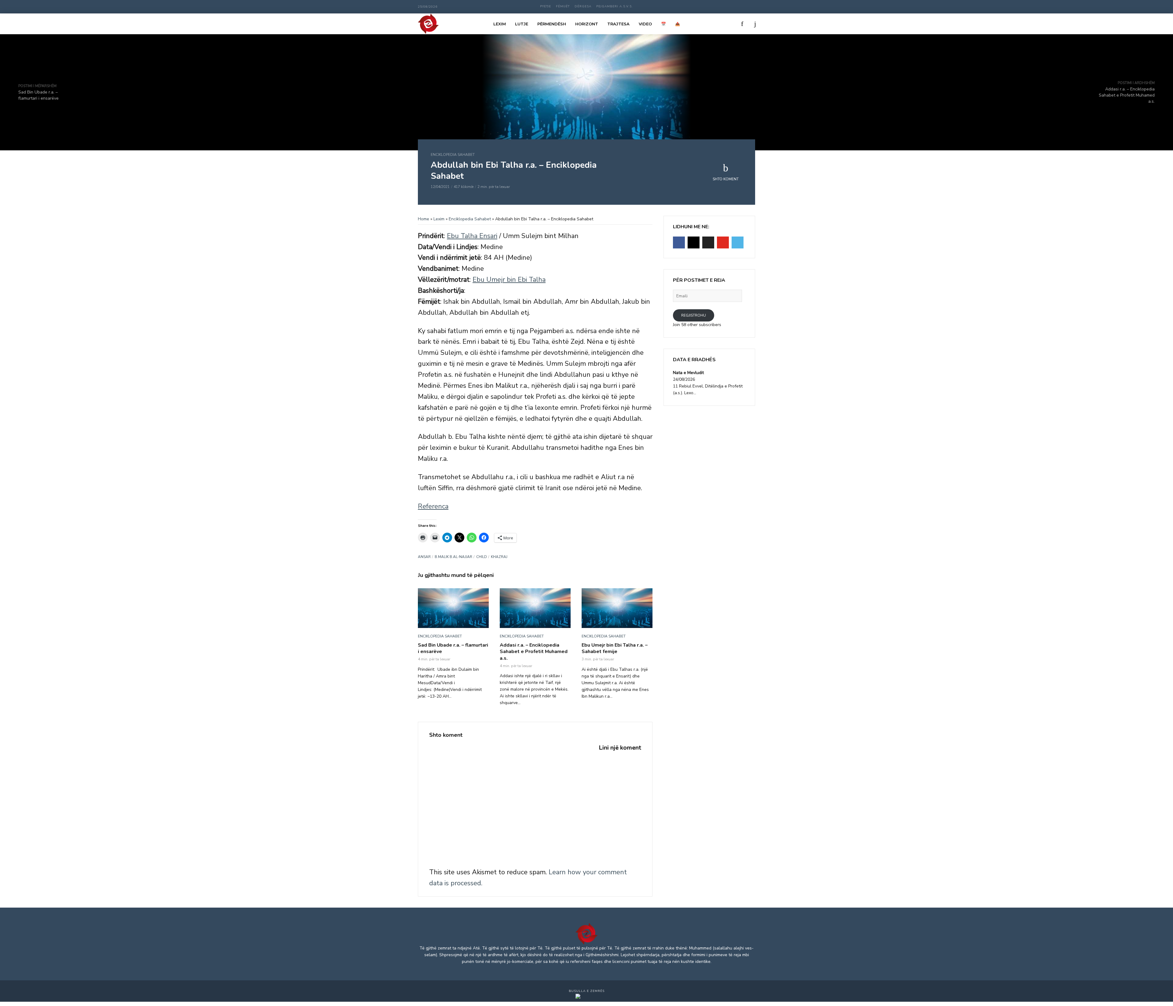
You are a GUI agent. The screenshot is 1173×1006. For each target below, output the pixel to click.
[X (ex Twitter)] (708, 242)
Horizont (586, 23)
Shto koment (726, 179)
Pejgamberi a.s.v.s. (614, 6)
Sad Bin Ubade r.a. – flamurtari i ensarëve (453, 648)
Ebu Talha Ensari (472, 235)
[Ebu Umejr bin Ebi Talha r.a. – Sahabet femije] (617, 608)
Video (645, 23)
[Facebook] (679, 242)
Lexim (499, 23)
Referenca (433, 506)
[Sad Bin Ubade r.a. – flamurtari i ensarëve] (453, 608)
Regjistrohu (693, 315)
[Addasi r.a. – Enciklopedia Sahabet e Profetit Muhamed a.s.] (535, 608)
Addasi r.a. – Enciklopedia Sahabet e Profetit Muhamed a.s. (534, 652)
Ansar (424, 556)
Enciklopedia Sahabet (453, 154)
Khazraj (499, 556)
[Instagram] (694, 242)
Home (423, 219)
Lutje (521, 23)
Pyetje (545, 6)
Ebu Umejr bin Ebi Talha (509, 279)
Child (481, 556)
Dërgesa (583, 6)
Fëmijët (563, 6)
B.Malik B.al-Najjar (453, 556)
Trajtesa (618, 23)
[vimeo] (738, 242)
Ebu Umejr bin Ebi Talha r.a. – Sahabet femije (615, 648)
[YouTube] (723, 242)
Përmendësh (551, 23)
